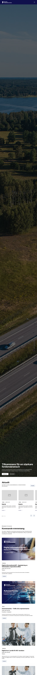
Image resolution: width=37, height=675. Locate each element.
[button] (34, 2)
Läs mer (4, 576)
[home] (7, 2)
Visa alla (32, 485)
